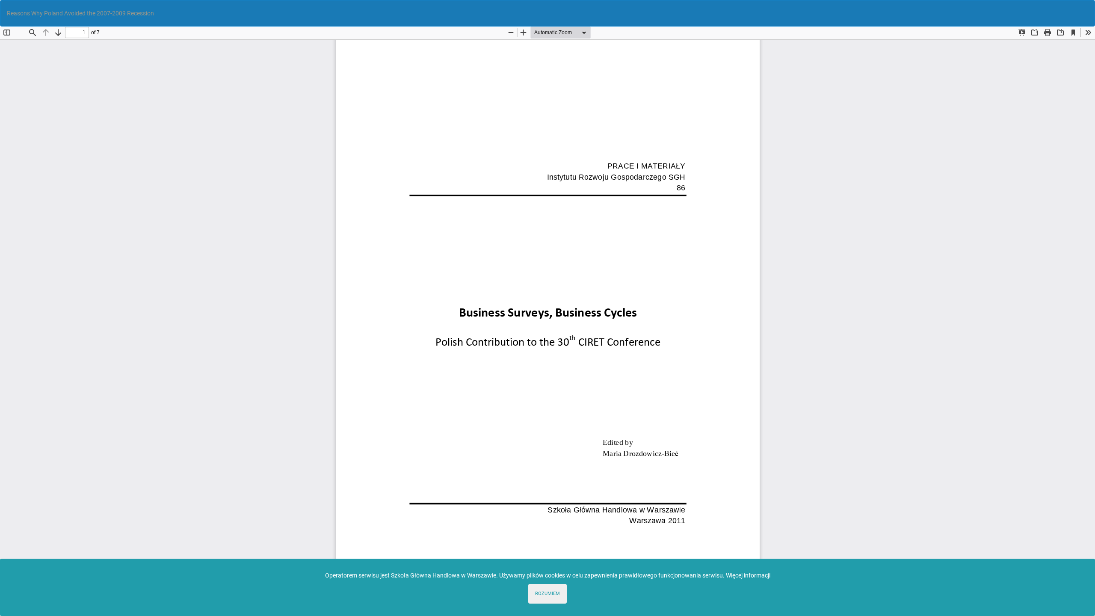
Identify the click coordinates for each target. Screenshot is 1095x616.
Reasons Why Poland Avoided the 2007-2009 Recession (80, 13)
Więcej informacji (748, 575)
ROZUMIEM (547, 593)
